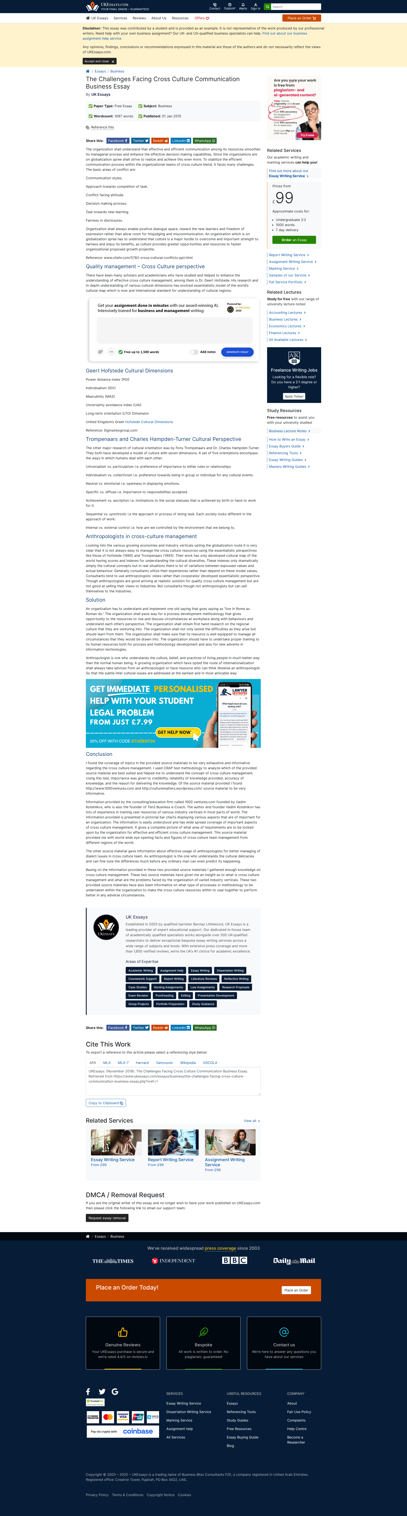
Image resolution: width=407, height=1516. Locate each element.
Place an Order (300, 18)
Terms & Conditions (127, 1495)
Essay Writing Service (183, 1403)
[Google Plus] (115, 1391)
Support (229, 8)
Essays (100, 71)
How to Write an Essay (288, 439)
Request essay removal (107, 1218)
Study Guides (237, 1420)
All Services (175, 1437)
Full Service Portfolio (286, 282)
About (292, 1403)
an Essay (294, 240)
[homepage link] (88, 71)
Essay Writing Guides (286, 460)
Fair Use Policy (299, 1412)
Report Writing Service (287, 255)
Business (117, 71)
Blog (230, 1446)
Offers (200, 18)
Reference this (102, 127)
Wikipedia (188, 1063)
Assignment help (179, 1429)
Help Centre (297, 1429)
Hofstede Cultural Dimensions (149, 422)
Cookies (184, 1495)
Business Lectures (284, 319)
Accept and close (97, 61)
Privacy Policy (97, 1495)
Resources (180, 18)
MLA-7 (123, 1063)
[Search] (267, 6)
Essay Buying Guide (242, 1437)
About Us (158, 18)
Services (120, 18)
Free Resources (239, 1429)
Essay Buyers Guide (285, 446)
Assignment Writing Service (291, 262)
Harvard (142, 1063)
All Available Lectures (286, 339)
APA (92, 1063)
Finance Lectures (283, 333)
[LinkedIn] (103, 1391)
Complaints (296, 1420)
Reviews (139, 18)
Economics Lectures (285, 326)
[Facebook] (90, 1391)
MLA (107, 1063)
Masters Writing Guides (288, 466)
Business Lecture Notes (288, 431)
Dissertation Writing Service (188, 1412)
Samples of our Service (288, 275)
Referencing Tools (284, 453)
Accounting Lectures (286, 312)
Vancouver (164, 1063)
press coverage (220, 1248)
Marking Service (282, 268)
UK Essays (99, 18)
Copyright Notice (160, 1495)
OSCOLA (210, 1063)
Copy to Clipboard (104, 1103)
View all (250, 1121)
